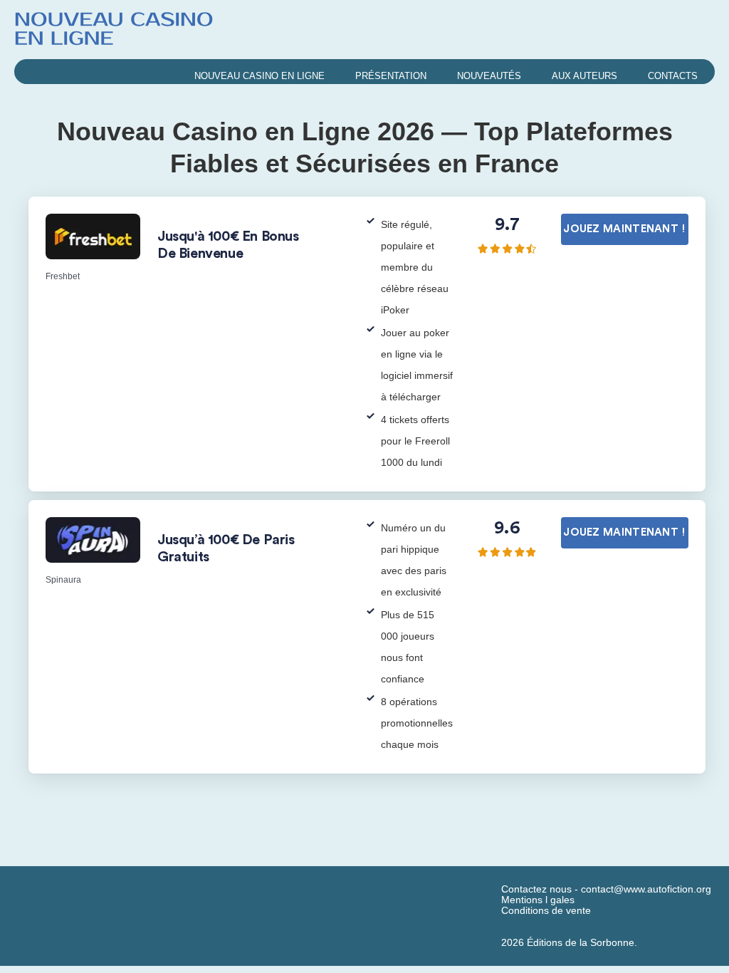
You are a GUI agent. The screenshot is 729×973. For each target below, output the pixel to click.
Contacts (673, 76)
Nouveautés (489, 76)
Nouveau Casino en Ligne (259, 76)
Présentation (390, 76)
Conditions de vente (546, 910)
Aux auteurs (584, 76)
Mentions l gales (538, 900)
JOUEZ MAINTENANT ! (624, 229)
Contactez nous (536, 889)
